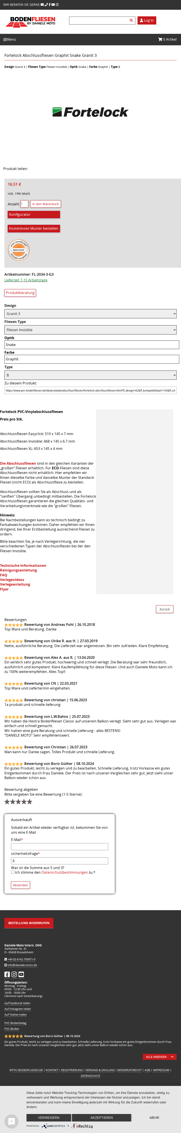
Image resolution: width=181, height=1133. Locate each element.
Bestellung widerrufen (28, 923)
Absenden (20, 885)
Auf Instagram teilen (17, 1009)
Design (10, 305)
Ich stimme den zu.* (55, 872)
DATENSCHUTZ (90, 1076)
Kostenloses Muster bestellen (33, 228)
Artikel (170, 39)
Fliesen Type (15, 321)
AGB (147, 1070)
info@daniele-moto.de (22, 965)
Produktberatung (20, 292)
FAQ (3, 575)
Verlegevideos (12, 579)
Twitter (48, 168)
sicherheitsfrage (25, 853)
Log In (148, 20)
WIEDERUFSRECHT (129, 1070)
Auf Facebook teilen (17, 1003)
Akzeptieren (101, 1118)
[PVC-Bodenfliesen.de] (30, 29)
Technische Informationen (23, 565)
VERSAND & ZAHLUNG (100, 1070)
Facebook (37, 168)
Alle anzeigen (156, 1057)
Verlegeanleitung (15, 584)
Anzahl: (14, 203)
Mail (59, 168)
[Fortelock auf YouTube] (53, 4)
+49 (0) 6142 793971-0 (21, 959)
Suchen (132, 21)
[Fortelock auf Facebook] (50, 4)
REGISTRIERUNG (72, 1070)
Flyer (4, 589)
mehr (154, 1118)
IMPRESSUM (161, 1070)
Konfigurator (19, 214)
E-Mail (17, 839)
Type (8, 367)
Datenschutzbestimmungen (64, 872)
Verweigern (48, 1118)
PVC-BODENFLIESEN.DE (27, 1070)
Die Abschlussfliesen (18, 463)
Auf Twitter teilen (15, 1014)
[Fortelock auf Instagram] (57, 4)
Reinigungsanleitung (18, 570)
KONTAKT (52, 1070)
